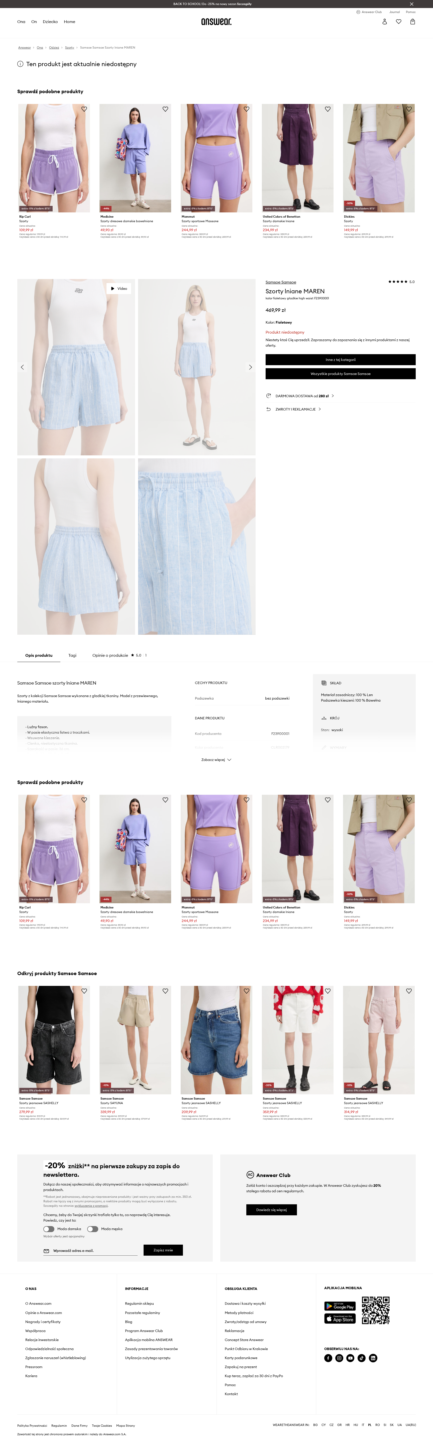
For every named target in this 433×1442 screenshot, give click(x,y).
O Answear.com (38, 1303)
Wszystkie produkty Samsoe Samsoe (341, 373)
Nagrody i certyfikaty (43, 1322)
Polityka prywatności (32, 1425)
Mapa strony (125, 1425)
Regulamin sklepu (139, 1303)
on (34, 21)
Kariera (31, 1376)
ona (21, 21)
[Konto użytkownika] (385, 22)
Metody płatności (239, 1312)
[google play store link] (340, 1306)
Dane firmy (79, 1425)
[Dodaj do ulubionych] (84, 109)
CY (323, 1425)
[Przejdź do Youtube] (350, 1358)
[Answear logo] (216, 21)
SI (385, 1425)
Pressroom (33, 1367)
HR (348, 1425)
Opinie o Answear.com (43, 1312)
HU (356, 1425)
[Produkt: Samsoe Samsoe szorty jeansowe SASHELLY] (54, 1040)
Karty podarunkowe (241, 1358)
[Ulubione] (399, 22)
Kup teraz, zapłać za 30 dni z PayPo (254, 1376)
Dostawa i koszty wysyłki (245, 1303)
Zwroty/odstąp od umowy (246, 1322)
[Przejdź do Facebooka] (328, 1358)
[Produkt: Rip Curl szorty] (54, 158)
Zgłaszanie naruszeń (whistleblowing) (55, 1358)
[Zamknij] (412, 4)
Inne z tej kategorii (341, 359)
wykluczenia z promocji (91, 1206)
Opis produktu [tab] (38, 655)
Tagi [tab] (72, 655)
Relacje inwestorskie (42, 1340)
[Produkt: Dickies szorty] (379, 158)
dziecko (50, 21)
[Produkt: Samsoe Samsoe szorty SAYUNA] (135, 1040)
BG (315, 1425)
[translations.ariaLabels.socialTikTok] (361, 1358)
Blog (128, 1322)
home (69, 21)
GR (339, 1425)
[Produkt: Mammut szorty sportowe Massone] (216, 158)
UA (399, 1425)
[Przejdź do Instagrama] (339, 1358)
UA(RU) (411, 1425)
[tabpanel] (216, 713)
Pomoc (230, 1385)
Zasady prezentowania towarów (151, 1349)
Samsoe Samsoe (281, 282)
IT (363, 1425)
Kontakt (231, 1394)
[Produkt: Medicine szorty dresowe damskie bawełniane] (135, 158)
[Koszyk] (413, 22)
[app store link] (340, 1318)
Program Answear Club (144, 1331)
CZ (332, 1425)
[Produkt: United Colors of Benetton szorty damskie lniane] (298, 158)
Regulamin (59, 1425)
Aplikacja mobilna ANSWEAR (149, 1340)
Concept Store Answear (244, 1340)
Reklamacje (234, 1331)
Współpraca (35, 1331)
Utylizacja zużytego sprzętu (147, 1358)
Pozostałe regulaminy (142, 1312)
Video (122, 288)
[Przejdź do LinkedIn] (373, 1358)
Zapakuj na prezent (241, 1367)
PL (370, 1425)
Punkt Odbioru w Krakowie (246, 1349)
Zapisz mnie (163, 1250)
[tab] (119, 655)
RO (377, 1425)
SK (392, 1425)
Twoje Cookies (102, 1425)
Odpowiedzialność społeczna (49, 1349)
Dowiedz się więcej (271, 1210)
